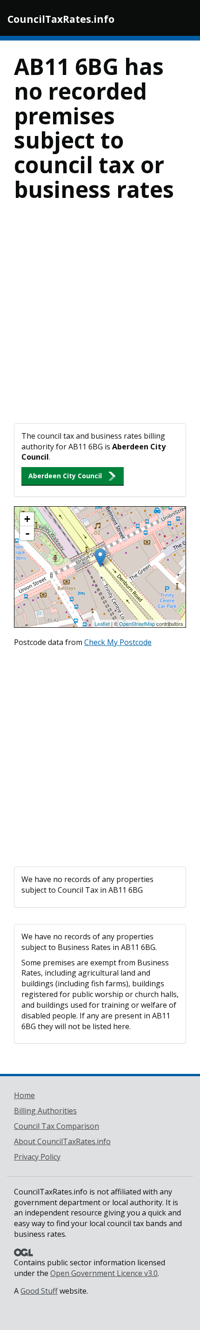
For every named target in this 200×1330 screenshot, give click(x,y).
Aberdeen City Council (65, 475)
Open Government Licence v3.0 (104, 1273)
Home (24, 1095)
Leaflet (102, 623)
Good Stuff (39, 1291)
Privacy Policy (37, 1157)
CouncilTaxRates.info (60, 19)
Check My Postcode (118, 642)
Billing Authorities (45, 1111)
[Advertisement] (100, 318)
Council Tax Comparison (56, 1126)
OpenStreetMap (137, 623)
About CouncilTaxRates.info (62, 1141)
